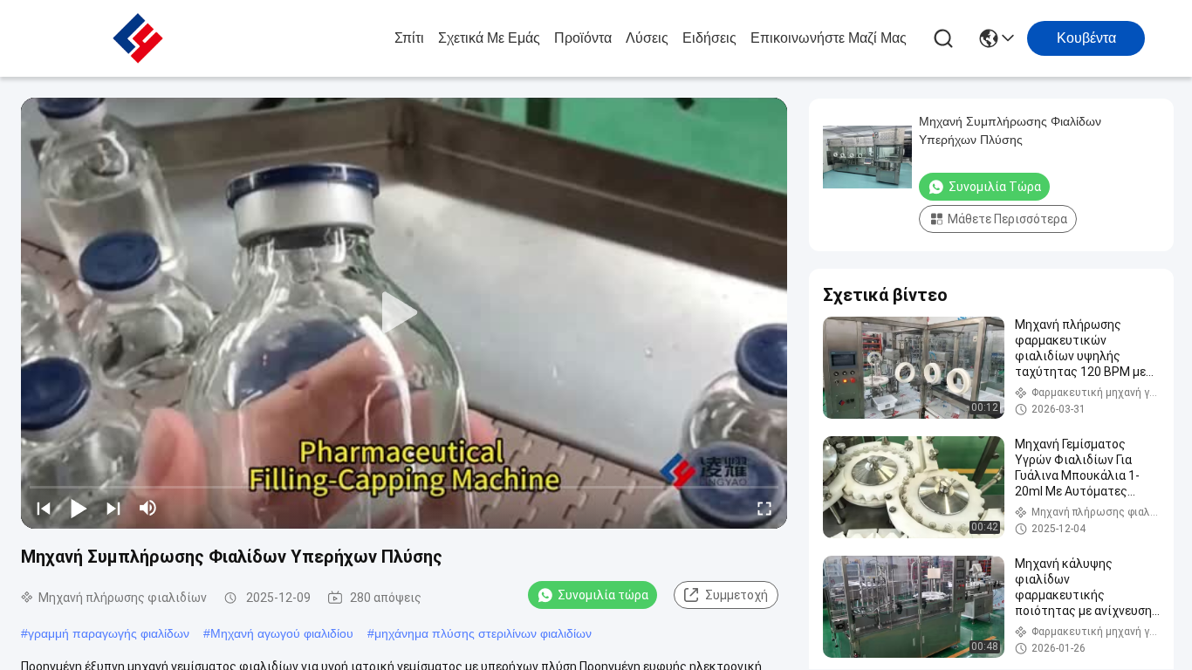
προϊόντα (583, 38)
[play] (404, 313)
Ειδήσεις (709, 38)
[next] (113, 508)
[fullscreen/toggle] (764, 508)
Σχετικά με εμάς (489, 38)
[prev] (43, 508)
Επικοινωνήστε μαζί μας (828, 38)
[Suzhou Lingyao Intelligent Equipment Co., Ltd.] (138, 38)
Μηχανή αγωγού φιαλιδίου (281, 633)
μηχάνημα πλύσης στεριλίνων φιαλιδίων (483, 633)
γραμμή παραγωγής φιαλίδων (108, 633)
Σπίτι (409, 38)
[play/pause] (78, 508)
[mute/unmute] (148, 508)
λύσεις (647, 38)
